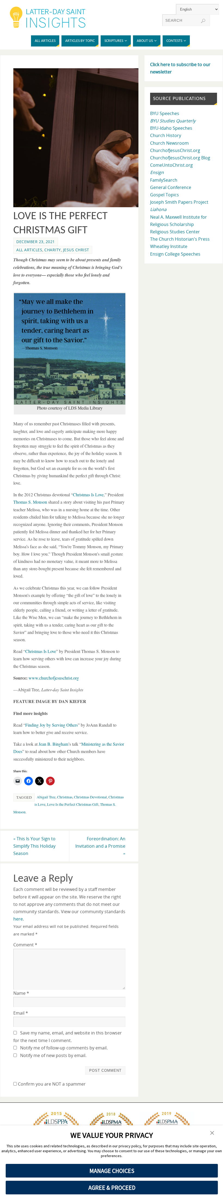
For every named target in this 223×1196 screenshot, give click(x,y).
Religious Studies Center (175, 232)
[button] (212, 1133)
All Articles (29, 249)
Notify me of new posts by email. (53, 1055)
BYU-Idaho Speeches (171, 128)
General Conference (170, 187)
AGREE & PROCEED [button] (111, 1187)
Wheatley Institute (168, 246)
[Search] (203, 21)
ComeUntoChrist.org (171, 165)
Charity (52, 249)
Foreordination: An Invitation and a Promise (100, 846)
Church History (165, 135)
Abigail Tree (46, 797)
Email (20, 1013)
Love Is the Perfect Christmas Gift (72, 804)
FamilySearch (163, 180)
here (18, 919)
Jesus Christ (76, 249)
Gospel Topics (164, 195)
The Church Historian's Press (180, 239)
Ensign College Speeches (175, 254)
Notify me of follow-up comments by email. (64, 1048)
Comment (25, 945)
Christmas (64, 797)
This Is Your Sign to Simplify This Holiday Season (34, 846)
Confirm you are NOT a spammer (51, 1084)
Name (21, 993)
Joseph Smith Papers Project (179, 202)
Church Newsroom (169, 143)
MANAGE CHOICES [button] (111, 1171)
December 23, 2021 (35, 241)
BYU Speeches (164, 113)
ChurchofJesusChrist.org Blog (180, 158)
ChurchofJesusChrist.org (175, 150)
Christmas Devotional (90, 797)
